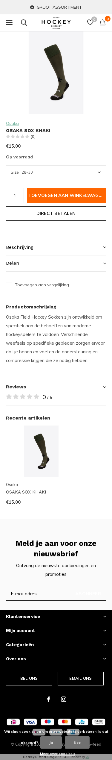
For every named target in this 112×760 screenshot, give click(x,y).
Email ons (80, 678)
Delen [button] (12, 263)
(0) (33, 136)
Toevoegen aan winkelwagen (66, 195)
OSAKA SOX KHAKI (26, 492)
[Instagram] (63, 699)
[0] (102, 22)
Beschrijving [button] (19, 247)
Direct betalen (56, 213)
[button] (9, 22)
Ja (51, 742)
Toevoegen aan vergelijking (42, 284)
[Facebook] (48, 699)
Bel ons (29, 678)
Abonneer (88, 594)
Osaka (12, 123)
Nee (77, 742)
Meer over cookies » (57, 753)
